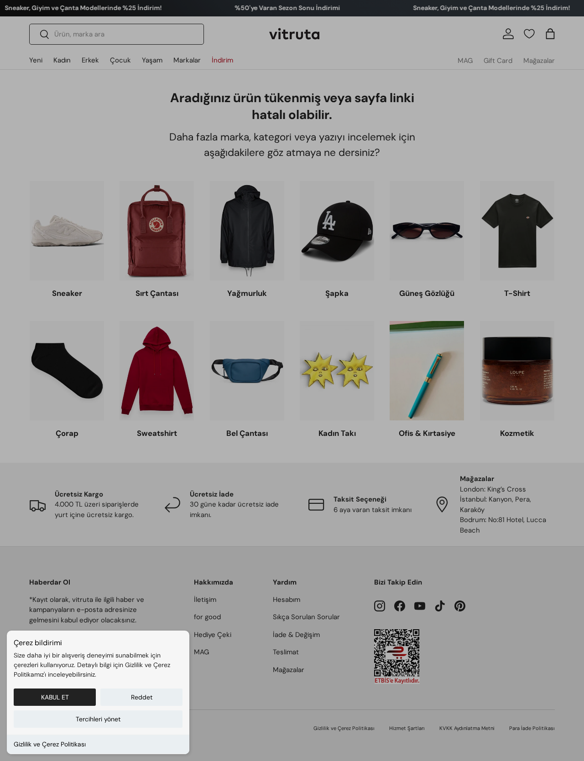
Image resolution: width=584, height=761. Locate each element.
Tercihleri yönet (98, 719)
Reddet (141, 697)
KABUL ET (55, 697)
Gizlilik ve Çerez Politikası (50, 744)
